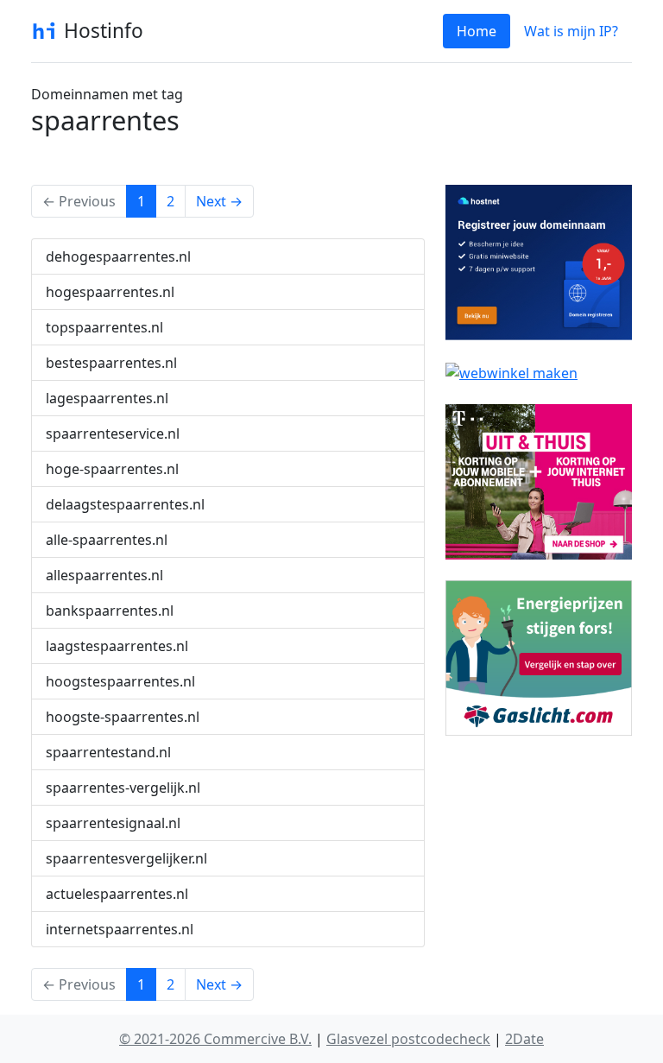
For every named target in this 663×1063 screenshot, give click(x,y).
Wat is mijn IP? (571, 31)
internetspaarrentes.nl (119, 929)
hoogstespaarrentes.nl (120, 681)
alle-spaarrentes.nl (106, 539)
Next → (219, 201)
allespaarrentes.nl (104, 575)
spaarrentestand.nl (108, 752)
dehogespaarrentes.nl (118, 256)
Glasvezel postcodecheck (408, 1038)
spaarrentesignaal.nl (113, 822)
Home (476, 31)
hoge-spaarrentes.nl (112, 468)
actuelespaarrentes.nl (117, 893)
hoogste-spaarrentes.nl (122, 716)
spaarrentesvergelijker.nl (126, 858)
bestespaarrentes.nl (111, 362)
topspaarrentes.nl (104, 327)
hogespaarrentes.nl (110, 291)
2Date (524, 1038)
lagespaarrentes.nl (107, 398)
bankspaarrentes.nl (110, 610)
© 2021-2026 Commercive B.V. (215, 1038)
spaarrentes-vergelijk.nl (123, 787)
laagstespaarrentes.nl (117, 645)
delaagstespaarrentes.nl (125, 504)
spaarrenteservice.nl (113, 433)
